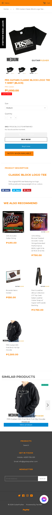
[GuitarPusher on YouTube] (31, 496)
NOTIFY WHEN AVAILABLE (19, 153)
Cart (48, 3)
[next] (47, 405)
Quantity (8, 114)
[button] (44, 500)
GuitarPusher (19, 505)
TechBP (39, 505)
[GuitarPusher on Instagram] (27, 496)
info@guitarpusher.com (28, 461)
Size (6, 103)
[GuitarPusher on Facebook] (23, 496)
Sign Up (43, 479)
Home (6, 9)
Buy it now (26, 146)
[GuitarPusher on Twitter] (19, 496)
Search (26, 445)
